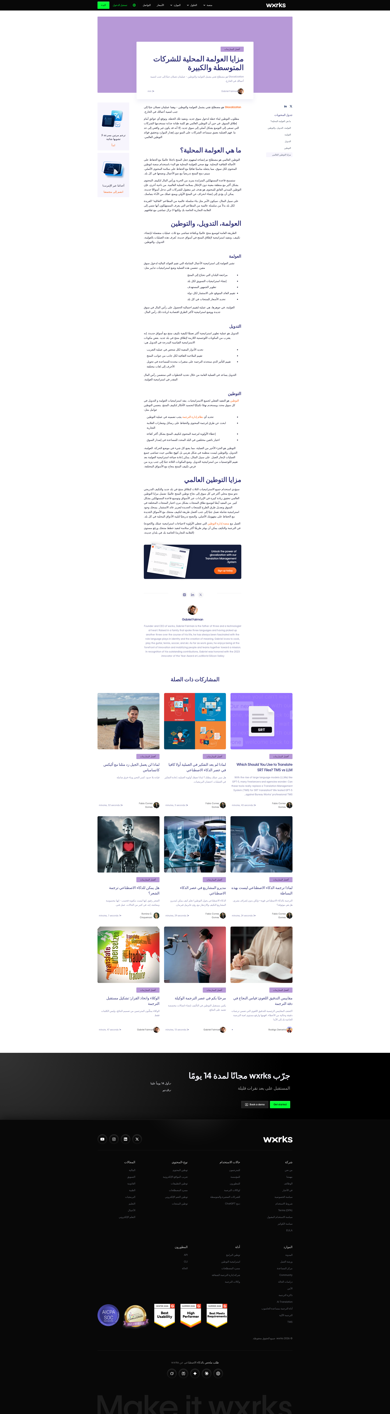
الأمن (289, 1288)
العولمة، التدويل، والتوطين (279, 128)
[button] (207, 5)
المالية (132, 1170)
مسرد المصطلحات (178, 1190)
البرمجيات (130, 1196)
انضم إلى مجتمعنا (113, 192)
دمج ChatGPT (232, 1203)
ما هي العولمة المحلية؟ (281, 121)
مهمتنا (289, 1176)
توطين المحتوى (180, 1170)
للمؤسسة (235, 1176)
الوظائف (288, 1183)
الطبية (132, 1190)
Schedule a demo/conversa (238, 1105)
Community (285, 1275)
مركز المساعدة (284, 1268)
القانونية (131, 1183)
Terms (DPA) (285, 1210)
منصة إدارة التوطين (218, 523)
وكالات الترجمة (232, 1281)
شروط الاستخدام (283, 1203)
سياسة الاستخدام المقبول (279, 1217)
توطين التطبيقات (179, 1183)
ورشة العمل (286, 1261)
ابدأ (113, 145)
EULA (289, 1230)
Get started (280, 1104)
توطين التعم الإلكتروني (176, 1196)
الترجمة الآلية (285, 1315)
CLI (186, 1261)
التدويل (288, 141)
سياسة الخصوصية (283, 1196)
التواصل (147, 5)
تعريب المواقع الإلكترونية (175, 1176)
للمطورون (235, 1183)
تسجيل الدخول (120, 5)
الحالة (185, 1268)
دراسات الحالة (285, 1281)
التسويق (131, 1176)
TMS (289, 1322)
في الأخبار (287, 1190)
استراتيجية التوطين (230, 1261)
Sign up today (225, 570)
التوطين (287, 148)
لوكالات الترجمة (232, 1190)
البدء (103, 5)
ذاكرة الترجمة (285, 1295)
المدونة (288, 1255)
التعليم (132, 1203)
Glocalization (233, 107)
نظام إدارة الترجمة (192, 416)
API (186, 1255)
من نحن (288, 1170)
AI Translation (284, 1301)
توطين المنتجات (180, 1203)
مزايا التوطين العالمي (281, 154)
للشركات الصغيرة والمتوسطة (225, 1196)
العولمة (288, 134)
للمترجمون (234, 1170)
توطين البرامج (233, 1255)
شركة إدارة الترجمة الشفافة (226, 1275)
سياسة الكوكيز (285, 1223)
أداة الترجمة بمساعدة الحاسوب (276, 1308)
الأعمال (131, 1210)
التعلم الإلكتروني (127, 1217)
